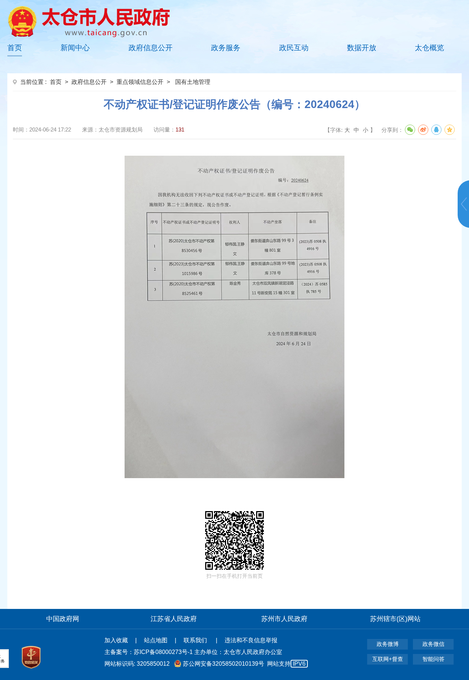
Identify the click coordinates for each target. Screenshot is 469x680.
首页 (14, 48)
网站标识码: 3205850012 (205, 664)
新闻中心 (75, 48)
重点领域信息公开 (140, 82)
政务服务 (225, 48)
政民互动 (294, 48)
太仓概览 (429, 48)
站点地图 (155, 640)
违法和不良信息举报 (251, 640)
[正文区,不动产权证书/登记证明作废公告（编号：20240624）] (234, 319)
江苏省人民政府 (174, 618)
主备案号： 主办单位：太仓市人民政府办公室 (193, 652)
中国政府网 (62, 618)
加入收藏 (116, 640)
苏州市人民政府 (284, 618)
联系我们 (196, 640)
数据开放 (361, 48)
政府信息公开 (151, 48)
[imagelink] (88, 21)
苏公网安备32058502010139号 (223, 664)
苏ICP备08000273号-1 (163, 652)
